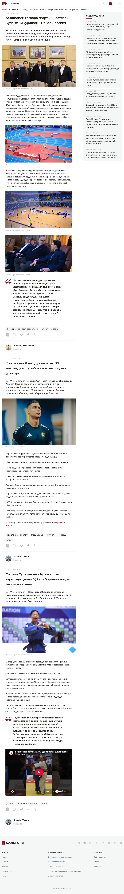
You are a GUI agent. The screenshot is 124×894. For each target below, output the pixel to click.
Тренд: (5, 9)
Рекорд (62, 535)
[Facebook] (28, 335)
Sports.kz (53, 393)
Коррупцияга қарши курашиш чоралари (64, 871)
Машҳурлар (37, 535)
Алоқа (96, 862)
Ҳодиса (43, 10)
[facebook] (97, 843)
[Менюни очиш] (120, 3)
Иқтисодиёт (7, 871)
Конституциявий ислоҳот (76, 10)
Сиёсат (5, 862)
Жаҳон (5, 876)
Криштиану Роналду (16, 535)
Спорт (45, 329)
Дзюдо (9, 803)
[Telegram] (21, 335)
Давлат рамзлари (55, 866)
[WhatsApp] (14, 335)
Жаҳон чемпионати (27, 803)
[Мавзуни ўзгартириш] (112, 4)
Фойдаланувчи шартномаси (60, 857)
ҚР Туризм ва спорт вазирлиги (22, 329)
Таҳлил (5, 866)
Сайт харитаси (100, 857)
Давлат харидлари (56, 876)
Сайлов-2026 (14, 10)
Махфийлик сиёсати (56, 862)
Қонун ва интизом (56, 10)
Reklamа (97, 866)
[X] (35, 335)
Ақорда (25, 10)
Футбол (50, 535)
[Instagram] (7, 335)
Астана (54, 329)
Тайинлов (34, 10)
